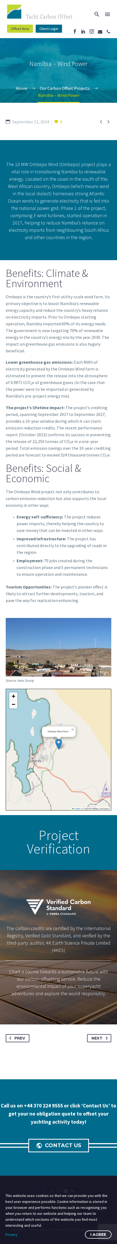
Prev (19, 1038)
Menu (107, 14)
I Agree (98, 1234)
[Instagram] (92, 31)
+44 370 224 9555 (44, 1105)
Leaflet (77, 808)
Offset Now (20, 28)
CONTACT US (58, 1145)
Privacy (11, 1234)
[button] (58, 744)
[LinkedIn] (83, 31)
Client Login (48, 28)
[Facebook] (75, 31)
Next (97, 1038)
